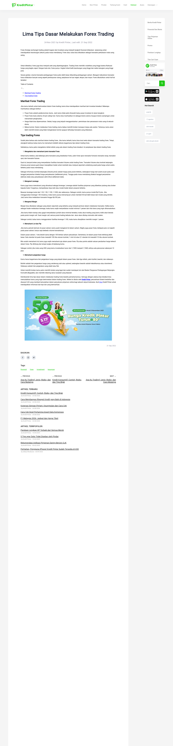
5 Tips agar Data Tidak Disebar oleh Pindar (40, 436)
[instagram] (28, 359)
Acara (142, 5)
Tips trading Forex (31, 96)
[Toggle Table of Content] (22, 89)
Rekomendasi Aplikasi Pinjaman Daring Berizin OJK (43, 443)
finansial (24, 369)
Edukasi (133, 5)
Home (84, 5)
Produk (104, 5)
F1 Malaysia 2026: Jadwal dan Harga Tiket (39, 418)
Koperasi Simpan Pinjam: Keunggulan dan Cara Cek (44, 406)
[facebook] (23, 359)
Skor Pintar (94, 5)
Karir (125, 5)
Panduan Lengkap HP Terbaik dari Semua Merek (42, 430)
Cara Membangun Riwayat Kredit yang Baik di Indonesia (45, 399)
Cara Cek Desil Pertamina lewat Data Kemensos (42, 412)
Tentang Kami (115, 5)
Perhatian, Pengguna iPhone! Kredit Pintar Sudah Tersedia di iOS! (50, 449)
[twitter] (34, 359)
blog (100, 282)
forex (32, 369)
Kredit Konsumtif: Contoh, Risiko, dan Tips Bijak (42, 393)
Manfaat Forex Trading (33, 93)
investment (41, 369)
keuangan (51, 369)
